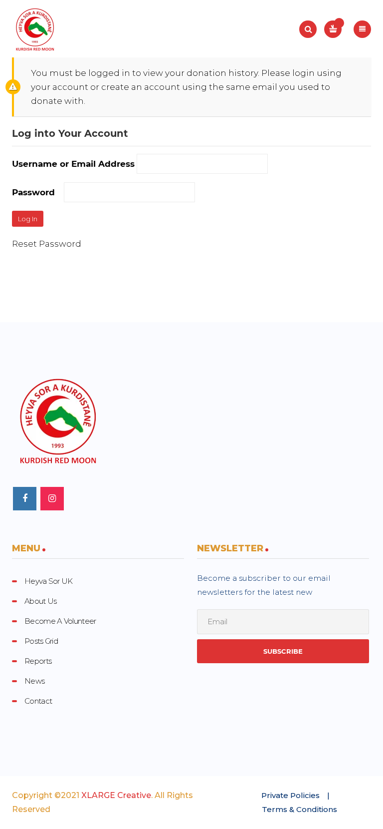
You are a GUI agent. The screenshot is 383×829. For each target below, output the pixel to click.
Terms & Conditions (299, 809)
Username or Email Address (73, 164)
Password (33, 192)
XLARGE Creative (116, 795)
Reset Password (46, 244)
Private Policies (290, 795)
